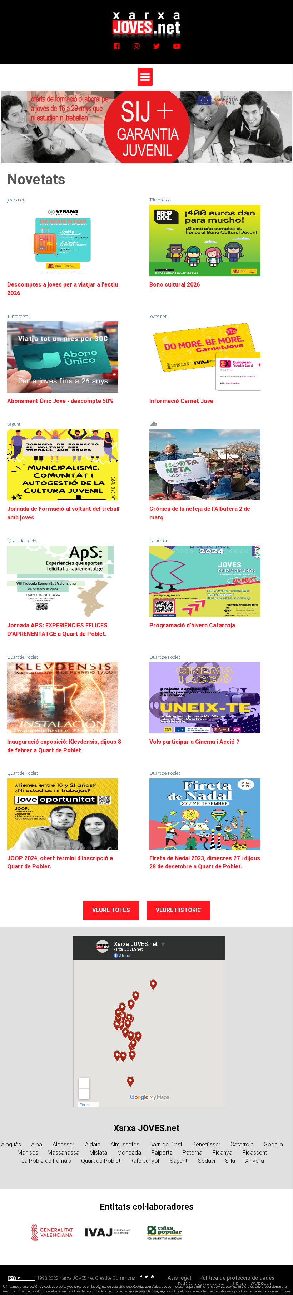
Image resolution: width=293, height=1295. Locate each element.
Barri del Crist (165, 1144)
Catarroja (158, 541)
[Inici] (146, 23)
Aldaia (92, 1144)
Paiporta (162, 1152)
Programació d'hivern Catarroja (192, 625)
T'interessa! (160, 200)
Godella (273, 1144)
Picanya (222, 1152)
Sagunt (13, 424)
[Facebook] (117, 46)
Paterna (192, 1152)
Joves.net (15, 200)
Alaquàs (11, 1144)
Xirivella (254, 1160)
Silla (153, 424)
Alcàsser (64, 1144)
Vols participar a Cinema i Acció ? (194, 741)
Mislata (98, 1152)
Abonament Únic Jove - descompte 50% (60, 401)
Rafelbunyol (145, 1160)
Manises (28, 1152)
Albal (37, 1144)
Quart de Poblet (22, 541)
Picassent (254, 1152)
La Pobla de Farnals (46, 1160)
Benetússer (206, 1144)
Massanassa (63, 1152)
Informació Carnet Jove (181, 401)
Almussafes (124, 1144)
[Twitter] (157, 46)
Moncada (129, 1152)
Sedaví (206, 1160)
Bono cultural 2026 (174, 284)
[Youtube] (177, 46)
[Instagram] (137, 46)
